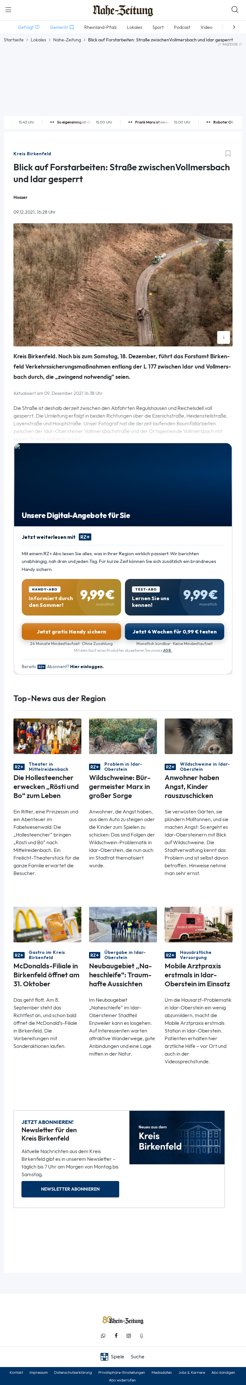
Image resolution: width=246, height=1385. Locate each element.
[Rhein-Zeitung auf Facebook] (116, 1335)
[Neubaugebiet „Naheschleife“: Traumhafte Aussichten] (123, 924)
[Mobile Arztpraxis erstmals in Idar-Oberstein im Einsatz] (199, 924)
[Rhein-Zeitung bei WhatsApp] (103, 1335)
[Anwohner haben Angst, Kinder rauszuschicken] (199, 735)
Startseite (14, 40)
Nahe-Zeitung (67, 40)
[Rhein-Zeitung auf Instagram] (129, 1335)
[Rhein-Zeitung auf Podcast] (141, 1335)
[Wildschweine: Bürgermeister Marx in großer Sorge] (123, 735)
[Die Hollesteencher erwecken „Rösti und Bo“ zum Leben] (47, 735)
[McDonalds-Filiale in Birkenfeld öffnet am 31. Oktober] (47, 924)
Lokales (38, 40)
